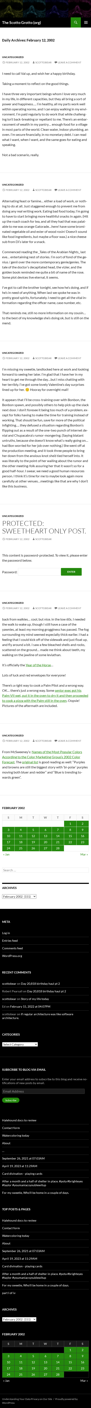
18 (20, 842)
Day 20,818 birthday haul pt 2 (40, 983)
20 (45, 842)
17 (8, 842)
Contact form (11, 1128)
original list (30, 762)
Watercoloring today (15, 1135)
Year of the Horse (38, 665)
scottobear (43, 62)
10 (8, 836)
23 (82, 842)
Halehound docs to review (19, 1120)
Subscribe (10, 1100)
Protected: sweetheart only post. (44, 527)
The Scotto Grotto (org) (21, 22)
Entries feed (10, 940)
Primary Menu (86, 22)
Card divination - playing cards (22, 1173)
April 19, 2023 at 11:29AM (19, 1166)
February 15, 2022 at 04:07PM (30, 1006)
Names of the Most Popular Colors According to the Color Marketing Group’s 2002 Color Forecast (42, 757)
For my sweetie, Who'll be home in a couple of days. (35, 1192)
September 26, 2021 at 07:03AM (23, 1158)
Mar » (84, 854)
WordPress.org (12, 956)
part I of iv (8, 1293)
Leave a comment (69, 62)
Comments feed (12, 948)
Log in (6, 933)
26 (33, 848)
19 (33, 842)
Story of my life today (35, 999)
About (6, 1143)
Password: (10, 572)
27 (45, 848)
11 (20, 836)
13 (45, 836)
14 (57, 836)
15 (70, 836)
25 (20, 848)
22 (70, 842)
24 (8, 848)
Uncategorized (13, 57)
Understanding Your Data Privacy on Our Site (27, 1399)
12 (33, 836)
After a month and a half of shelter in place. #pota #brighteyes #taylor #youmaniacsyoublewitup (42, 1183)
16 (82, 836)
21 (57, 842)
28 (57, 848)
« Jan (6, 854)
